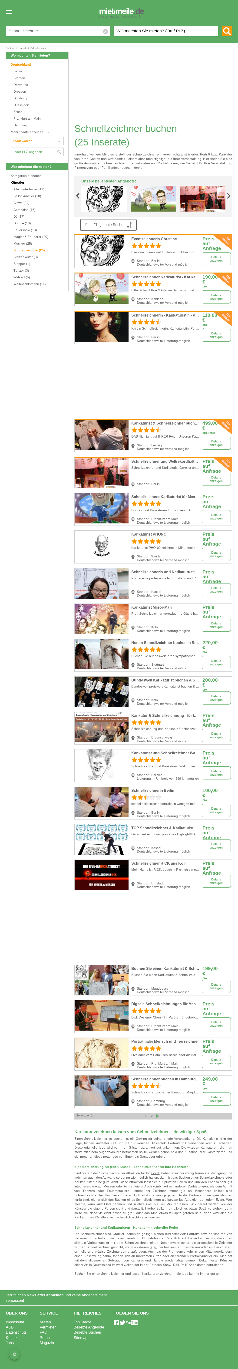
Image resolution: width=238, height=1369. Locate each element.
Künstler (17, 182)
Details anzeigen (216, 258)
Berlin (17, 71)
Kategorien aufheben (26, 176)
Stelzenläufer (25, 257)
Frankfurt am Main (27, 118)
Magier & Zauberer (30, 237)
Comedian (24, 210)
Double (22, 223)
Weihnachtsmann (29, 284)
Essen (18, 112)
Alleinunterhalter (28, 189)
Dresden (19, 91)
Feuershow (25, 230)
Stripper (21, 264)
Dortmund (20, 85)
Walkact (21, 277)
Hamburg (20, 125)
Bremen (19, 78)
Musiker (22, 243)
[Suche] (227, 31)
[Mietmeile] (122, 13)
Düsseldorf (21, 105)
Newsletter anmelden (45, 1295)
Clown (21, 203)
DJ (18, 216)
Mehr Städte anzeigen (27, 132)
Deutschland (21, 64)
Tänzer (21, 270)
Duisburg (20, 98)
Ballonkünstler (27, 196)
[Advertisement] (155, 89)
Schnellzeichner (29, 250)
